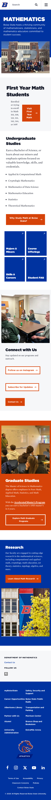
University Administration (11, 731)
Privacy (40, 778)
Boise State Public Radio (34, 700)
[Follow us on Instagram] (6, 674)
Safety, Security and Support (35, 692)
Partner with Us (11, 716)
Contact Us (9, 662)
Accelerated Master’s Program (29, 502)
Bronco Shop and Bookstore (34, 722)
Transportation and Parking (35, 708)
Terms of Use (13, 778)
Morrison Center (33, 716)
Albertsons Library (13, 707)
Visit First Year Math (29, 113)
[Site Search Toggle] (36, 5)
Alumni (7, 721)
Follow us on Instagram (21, 370)
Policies (36, 783)
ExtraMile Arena (33, 730)
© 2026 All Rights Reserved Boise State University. (25, 794)
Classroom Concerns (20, 783)
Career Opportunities (14, 699)
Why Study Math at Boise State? (24, 219)
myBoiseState (11, 690)
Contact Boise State (25, 788)
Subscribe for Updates (20, 387)
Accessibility (28, 778)
